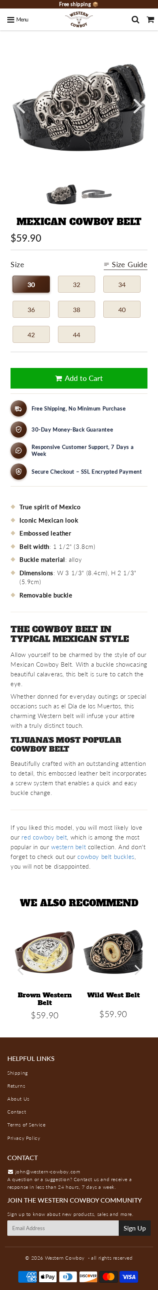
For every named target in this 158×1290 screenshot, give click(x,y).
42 (31, 334)
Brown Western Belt (45, 998)
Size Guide (129, 264)
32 (76, 284)
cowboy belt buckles (105, 856)
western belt (68, 846)
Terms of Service (26, 1125)
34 (122, 284)
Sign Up (135, 1228)
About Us (18, 1099)
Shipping (17, 1073)
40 (122, 309)
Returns (16, 1086)
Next (137, 105)
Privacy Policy (23, 1138)
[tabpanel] (61, 194)
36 (31, 309)
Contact (16, 1112)
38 (76, 309)
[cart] (150, 19)
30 (31, 284)
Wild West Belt (113, 994)
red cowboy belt (44, 837)
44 (76, 334)
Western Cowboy (65, 1258)
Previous (20, 105)
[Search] (135, 19)
